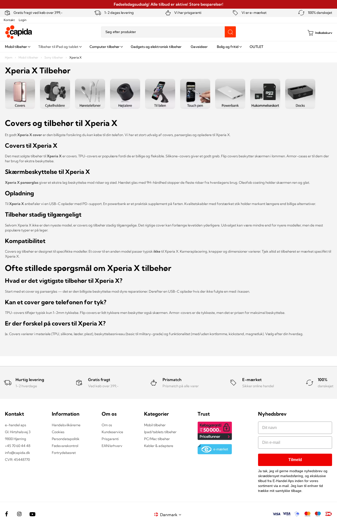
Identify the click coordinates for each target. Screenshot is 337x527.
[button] (171, 514)
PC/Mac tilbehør (157, 439)
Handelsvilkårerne (66, 425)
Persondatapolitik (65, 439)
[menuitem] (17, 46)
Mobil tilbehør (29, 57)
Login (22, 20)
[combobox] (168, 32)
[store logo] (19, 32)
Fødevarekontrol (65, 446)
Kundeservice (112, 432)
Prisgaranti (110, 439)
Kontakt (9, 20)
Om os (107, 425)
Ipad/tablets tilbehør (160, 432)
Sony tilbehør (54, 57)
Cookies (58, 432)
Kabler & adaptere (158, 446)
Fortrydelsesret (64, 452)
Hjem (9, 57)
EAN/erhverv (112, 446)
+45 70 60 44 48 (17, 446)
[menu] (168, 46)
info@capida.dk (17, 452)
